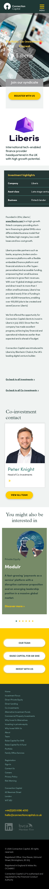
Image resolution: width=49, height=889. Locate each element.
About (7, 732)
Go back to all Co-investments (21, 390)
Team (7, 736)
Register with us (24, 95)
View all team (19, 494)
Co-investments (12, 707)
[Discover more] (9, 480)
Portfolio (9, 748)
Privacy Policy (11, 776)
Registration (10, 760)
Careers (8, 772)
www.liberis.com (14, 221)
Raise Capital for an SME (25, 655)
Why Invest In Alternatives (16, 720)
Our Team (24, 642)
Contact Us (10, 768)
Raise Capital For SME (14, 740)
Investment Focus (12, 695)
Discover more (14, 606)
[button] (16, 621)
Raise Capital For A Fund (15, 744)
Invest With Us (24, 669)
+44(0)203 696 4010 (16, 810)
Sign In (8, 764)
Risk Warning (10, 780)
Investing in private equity (16, 724)
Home (7, 691)
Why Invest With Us (13, 728)
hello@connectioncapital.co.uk (23, 815)
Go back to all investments (19, 379)
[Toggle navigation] (42, 6)
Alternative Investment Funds (17, 711)
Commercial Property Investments (20, 715)
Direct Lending (11, 703)
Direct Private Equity (14, 699)
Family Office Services (14, 752)
